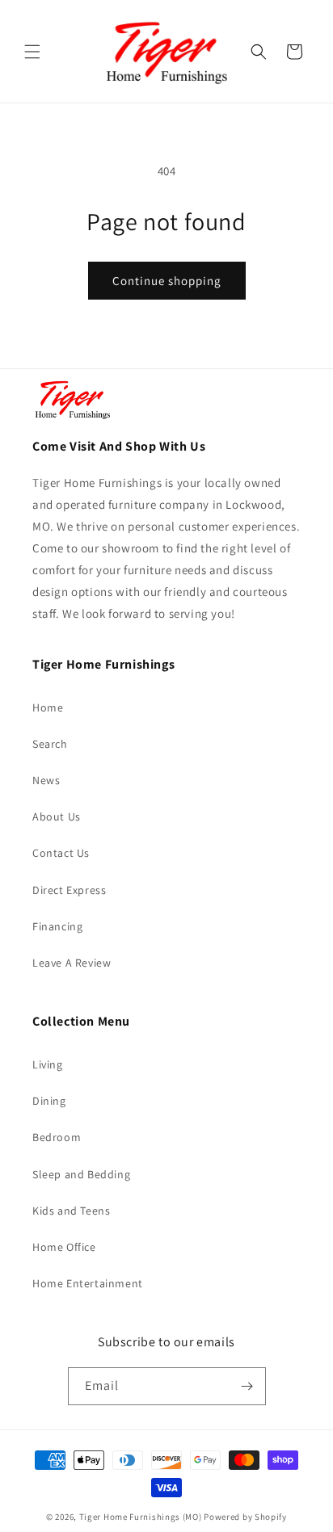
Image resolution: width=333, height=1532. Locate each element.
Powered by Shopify (245, 1516)
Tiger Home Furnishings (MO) (140, 1516)
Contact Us (61, 853)
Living (47, 1064)
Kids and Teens (71, 1210)
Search (50, 744)
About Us (56, 816)
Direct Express (69, 890)
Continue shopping (166, 280)
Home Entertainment (87, 1283)
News (46, 780)
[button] (32, 51)
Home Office (64, 1247)
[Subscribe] (247, 1386)
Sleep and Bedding (81, 1174)
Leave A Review (71, 962)
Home (47, 707)
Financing (57, 926)
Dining (49, 1100)
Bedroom (56, 1137)
